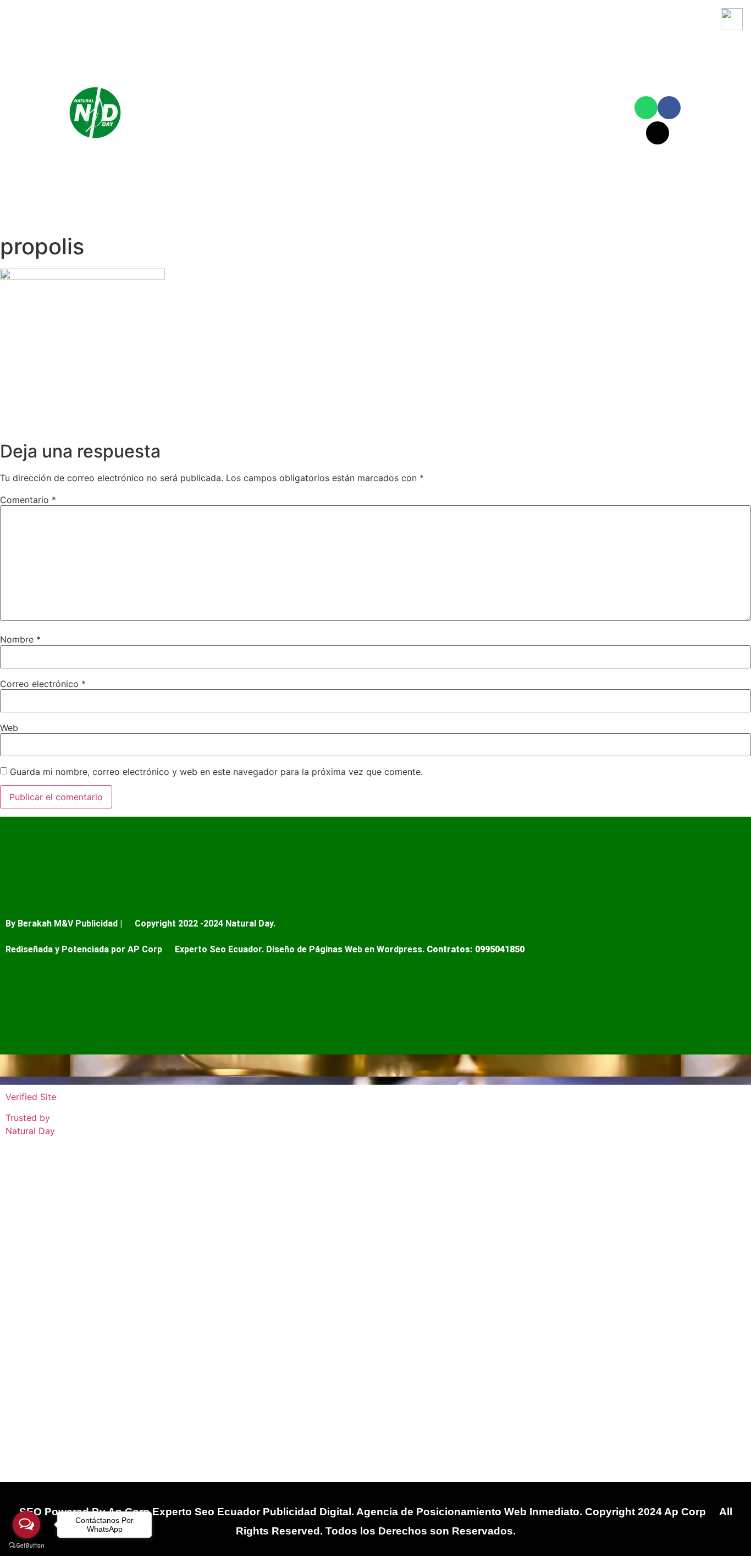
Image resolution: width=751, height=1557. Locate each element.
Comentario (28, 499)
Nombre (20, 639)
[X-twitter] (657, 132)
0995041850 (499, 949)
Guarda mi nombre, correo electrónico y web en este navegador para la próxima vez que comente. (216, 771)
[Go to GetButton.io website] (26, 1545)
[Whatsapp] (646, 107)
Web (9, 727)
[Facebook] (669, 107)
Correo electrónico (43, 683)
